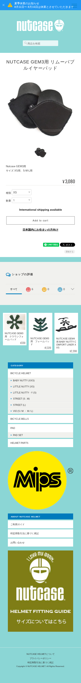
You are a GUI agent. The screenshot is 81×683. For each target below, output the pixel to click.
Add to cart (40, 220)
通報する (70, 252)
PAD (12, 428)
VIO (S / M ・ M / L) (23, 411)
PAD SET (18, 435)
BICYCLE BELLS (19, 419)
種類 (8, 193)
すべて (13, 289)
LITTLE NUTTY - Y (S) (24, 392)
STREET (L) (19, 405)
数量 (8, 200)
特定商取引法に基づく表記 (24, 533)
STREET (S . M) (21, 398)
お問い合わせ (17, 542)
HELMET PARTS (19, 443)
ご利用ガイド (17, 524)
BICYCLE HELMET (20, 373)
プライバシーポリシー (40, 658)
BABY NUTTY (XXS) (24, 380)
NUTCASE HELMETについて (41, 654)
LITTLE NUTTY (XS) (23, 386)
